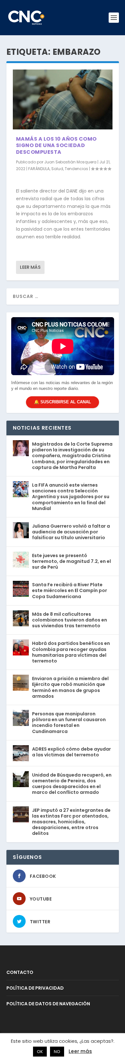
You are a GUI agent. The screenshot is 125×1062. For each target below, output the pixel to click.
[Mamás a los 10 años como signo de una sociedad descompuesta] (63, 99)
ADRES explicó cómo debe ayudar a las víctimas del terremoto (71, 752)
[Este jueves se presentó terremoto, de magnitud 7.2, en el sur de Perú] (21, 560)
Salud (57, 168)
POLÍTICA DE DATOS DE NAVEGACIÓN (48, 1003)
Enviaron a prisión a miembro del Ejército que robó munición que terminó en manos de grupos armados (70, 687)
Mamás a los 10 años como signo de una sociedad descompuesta (56, 145)
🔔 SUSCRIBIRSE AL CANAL (62, 401)
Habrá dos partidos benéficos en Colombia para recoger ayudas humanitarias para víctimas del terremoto (71, 652)
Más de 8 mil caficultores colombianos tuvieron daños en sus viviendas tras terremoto (69, 620)
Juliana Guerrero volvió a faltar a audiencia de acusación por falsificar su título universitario (71, 532)
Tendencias (76, 168)
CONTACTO (19, 972)
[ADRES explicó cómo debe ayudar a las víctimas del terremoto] (21, 753)
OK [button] (40, 1052)
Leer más (30, 267)
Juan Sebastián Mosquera (70, 162)
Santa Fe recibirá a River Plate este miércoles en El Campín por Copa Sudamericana (69, 590)
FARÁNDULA (39, 168)
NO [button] (57, 1052)
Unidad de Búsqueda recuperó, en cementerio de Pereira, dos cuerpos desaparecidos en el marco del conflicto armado (72, 784)
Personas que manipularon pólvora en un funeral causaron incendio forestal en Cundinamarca (69, 723)
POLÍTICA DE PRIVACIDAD (35, 988)
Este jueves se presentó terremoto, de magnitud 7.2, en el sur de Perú (71, 561)
